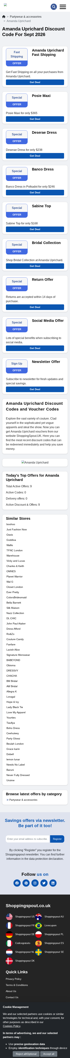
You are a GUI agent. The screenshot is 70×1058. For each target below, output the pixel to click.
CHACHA (11, 675)
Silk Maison (12, 607)
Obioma (10, 665)
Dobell (10, 754)
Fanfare (10, 644)
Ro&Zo (10, 634)
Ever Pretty (12, 592)
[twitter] (44, 883)
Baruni (10, 769)
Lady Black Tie (14, 707)
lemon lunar (13, 759)
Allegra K (11, 691)
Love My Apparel (15, 712)
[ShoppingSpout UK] (18, 5)
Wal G (9, 581)
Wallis (9, 545)
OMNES (11, 571)
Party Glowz (13, 738)
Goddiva (11, 539)
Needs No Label (15, 764)
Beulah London (15, 743)
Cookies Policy (11, 1026)
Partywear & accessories (25, 16)
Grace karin (13, 749)
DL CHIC (11, 618)
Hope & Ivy (12, 701)
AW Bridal (11, 686)
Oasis (9, 534)
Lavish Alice (13, 649)
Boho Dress (13, 728)
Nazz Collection (15, 613)
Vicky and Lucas (15, 560)
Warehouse (12, 555)
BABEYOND (13, 660)
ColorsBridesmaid (16, 597)
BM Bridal (11, 681)
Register (57, 839)
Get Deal (35, 82)
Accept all (48, 1053)
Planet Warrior (14, 576)
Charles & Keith (15, 566)
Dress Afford (13, 628)
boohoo (10, 524)
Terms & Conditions (17, 985)
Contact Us (12, 997)
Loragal (10, 696)
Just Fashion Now (16, 529)
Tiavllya (10, 722)
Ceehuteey (12, 733)
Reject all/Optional (26, 1053)
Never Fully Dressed (18, 775)
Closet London (14, 586)
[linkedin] (53, 883)
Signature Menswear (18, 654)
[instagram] (35, 883)
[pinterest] (26, 883)
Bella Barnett (13, 602)
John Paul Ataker (16, 623)
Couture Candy (15, 639)
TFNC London (14, 550)
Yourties (11, 717)
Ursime (10, 780)
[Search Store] (54, 7)
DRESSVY (12, 670)
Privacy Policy (13, 978)
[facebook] (17, 883)
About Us (11, 991)
